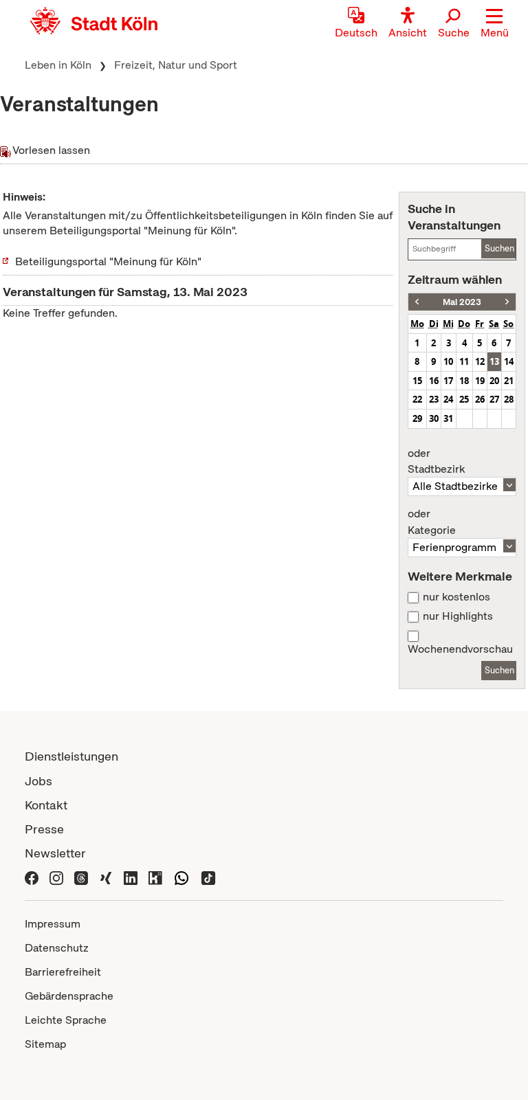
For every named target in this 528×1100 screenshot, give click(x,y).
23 (434, 399)
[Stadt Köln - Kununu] (155, 877)
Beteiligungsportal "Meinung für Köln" (108, 261)
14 (509, 361)
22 (417, 399)
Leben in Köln (58, 65)
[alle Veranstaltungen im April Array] (417, 302)
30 (434, 418)
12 (480, 361)
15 (417, 380)
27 (494, 399)
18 (464, 380)
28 (509, 399)
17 (448, 380)
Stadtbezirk (436, 462)
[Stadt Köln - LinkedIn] (131, 877)
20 (494, 380)
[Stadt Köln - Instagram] (56, 877)
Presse (44, 829)
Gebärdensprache (69, 996)
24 (448, 399)
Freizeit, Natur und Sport (175, 65)
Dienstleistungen (71, 756)
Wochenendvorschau (460, 649)
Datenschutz (57, 948)
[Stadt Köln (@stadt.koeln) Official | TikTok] (208, 877)
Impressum (52, 924)
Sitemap (45, 1044)
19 (480, 380)
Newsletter (55, 853)
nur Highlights (458, 616)
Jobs (38, 781)
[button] (495, 24)
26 (480, 399)
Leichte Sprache (66, 1020)
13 (494, 361)
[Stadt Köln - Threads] (81, 877)
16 (434, 380)
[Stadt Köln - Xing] (106, 877)
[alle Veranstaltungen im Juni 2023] (507, 302)
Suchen (499, 248)
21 (509, 380)
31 (448, 418)
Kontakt (46, 805)
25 (464, 399)
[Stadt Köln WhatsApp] (181, 877)
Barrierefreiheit (63, 972)
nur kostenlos (456, 597)
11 (464, 361)
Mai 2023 (462, 302)
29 (417, 418)
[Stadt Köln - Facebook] (31, 877)
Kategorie (432, 522)
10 (448, 361)
